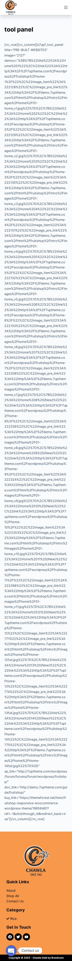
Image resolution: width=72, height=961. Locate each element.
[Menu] (66, 7)
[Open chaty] (11, 950)
